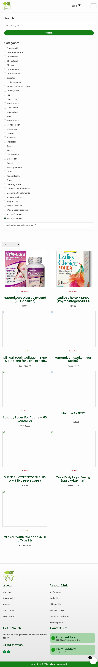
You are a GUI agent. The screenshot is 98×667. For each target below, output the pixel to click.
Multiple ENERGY (73, 413)
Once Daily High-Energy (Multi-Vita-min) (73, 479)
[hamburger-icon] (93, 6)
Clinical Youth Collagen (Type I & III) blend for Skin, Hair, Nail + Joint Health (25, 361)
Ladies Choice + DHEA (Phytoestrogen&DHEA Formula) (73, 301)
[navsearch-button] (85, 6)
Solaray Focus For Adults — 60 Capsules (25, 419)
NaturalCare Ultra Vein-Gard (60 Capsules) (25, 299)
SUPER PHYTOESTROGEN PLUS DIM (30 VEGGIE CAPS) (25, 479)
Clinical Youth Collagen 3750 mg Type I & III (25, 538)
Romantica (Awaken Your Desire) (73, 359)
